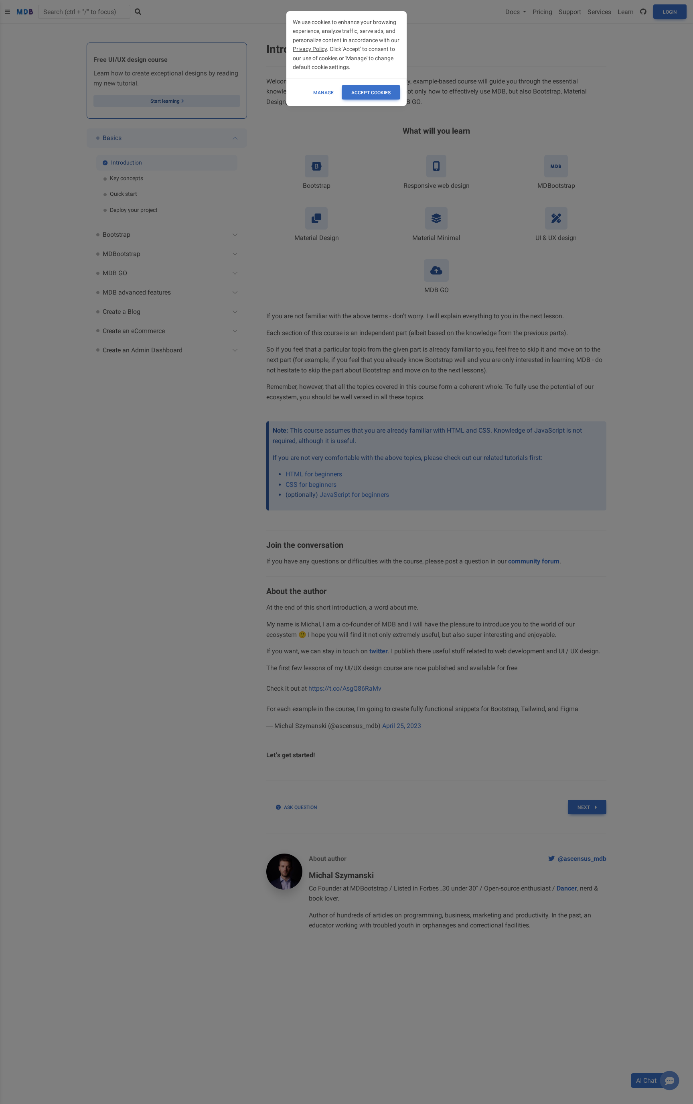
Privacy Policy (310, 49)
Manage (323, 93)
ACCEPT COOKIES (371, 93)
